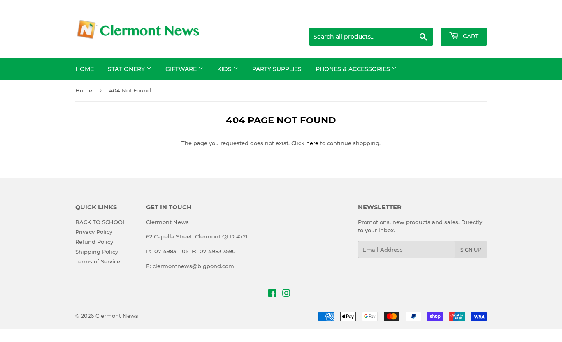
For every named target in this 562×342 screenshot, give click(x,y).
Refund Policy (94, 241)
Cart (469, 36)
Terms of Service (97, 261)
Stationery (127, 69)
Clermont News (116, 315)
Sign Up (470, 250)
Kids (225, 69)
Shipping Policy (96, 251)
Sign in (421, 17)
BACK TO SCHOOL (100, 222)
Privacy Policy (93, 232)
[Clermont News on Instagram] (286, 294)
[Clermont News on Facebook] (272, 294)
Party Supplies (277, 69)
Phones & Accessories (354, 69)
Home (84, 69)
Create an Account (464, 17)
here (312, 143)
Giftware (181, 69)
